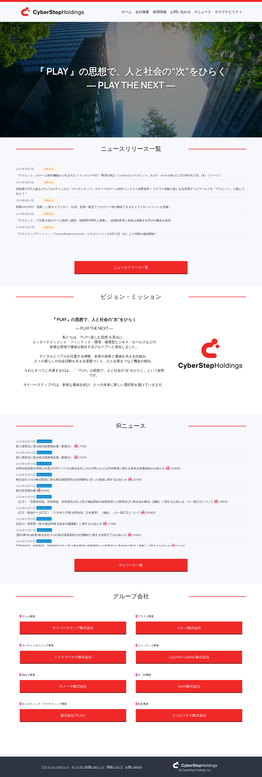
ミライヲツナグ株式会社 (73, 657)
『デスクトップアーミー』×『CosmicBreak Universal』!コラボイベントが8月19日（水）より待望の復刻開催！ (86, 234)
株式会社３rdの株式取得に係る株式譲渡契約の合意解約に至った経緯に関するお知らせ (71, 479)
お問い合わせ (133, 767)
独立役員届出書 (26, 490)
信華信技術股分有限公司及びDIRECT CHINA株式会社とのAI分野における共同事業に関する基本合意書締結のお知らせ (90, 468)
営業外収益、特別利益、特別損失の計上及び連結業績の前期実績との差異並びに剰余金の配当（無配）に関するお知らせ (93, 546)
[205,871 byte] (132, 479)
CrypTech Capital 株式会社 (189, 657)
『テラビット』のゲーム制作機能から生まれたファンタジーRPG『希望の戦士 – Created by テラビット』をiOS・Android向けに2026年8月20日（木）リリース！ (119, 175)
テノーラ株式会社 (73, 686)
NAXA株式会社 (189, 686)
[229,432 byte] (175, 546)
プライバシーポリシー (55, 767)
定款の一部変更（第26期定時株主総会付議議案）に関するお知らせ (59, 524)
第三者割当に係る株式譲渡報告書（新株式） (44, 446)
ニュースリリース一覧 (131, 267)
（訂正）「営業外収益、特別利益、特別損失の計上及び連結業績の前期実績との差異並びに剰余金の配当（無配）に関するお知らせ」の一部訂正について (114, 502)
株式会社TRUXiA (73, 715)
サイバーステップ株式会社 (73, 627)
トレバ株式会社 (189, 627)
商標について (115, 767)
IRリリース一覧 (131, 565)
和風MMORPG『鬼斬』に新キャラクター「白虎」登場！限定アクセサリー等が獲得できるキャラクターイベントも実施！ (93, 207)
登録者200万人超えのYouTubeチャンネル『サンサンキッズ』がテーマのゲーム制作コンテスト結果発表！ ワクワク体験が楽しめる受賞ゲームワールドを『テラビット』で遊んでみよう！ (130, 191)
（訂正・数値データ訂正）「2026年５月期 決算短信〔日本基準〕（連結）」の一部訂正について (78, 513)
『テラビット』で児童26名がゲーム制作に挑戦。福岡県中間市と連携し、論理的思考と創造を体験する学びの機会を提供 (93, 220)
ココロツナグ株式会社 (189, 715)
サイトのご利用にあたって (88, 767)
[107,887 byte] (131, 535)
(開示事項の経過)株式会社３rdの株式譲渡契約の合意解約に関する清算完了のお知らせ (71, 535)
